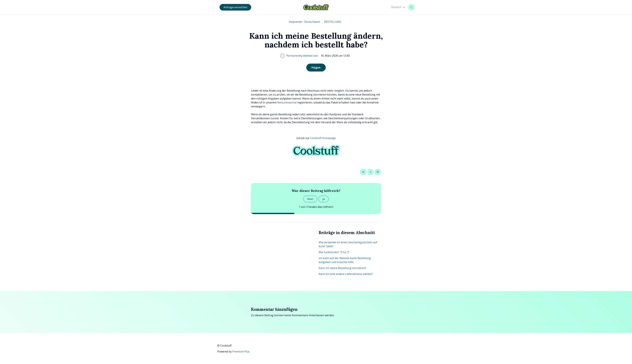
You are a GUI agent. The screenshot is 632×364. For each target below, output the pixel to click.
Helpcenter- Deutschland (304, 22)
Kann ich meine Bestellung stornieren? (342, 268)
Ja (323, 199)
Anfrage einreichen (235, 7)
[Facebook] (363, 172)
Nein (310, 199)
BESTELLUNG (332, 22)
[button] (398, 7)
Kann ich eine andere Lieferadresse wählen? (346, 274)
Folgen (316, 67)
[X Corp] (370, 172)
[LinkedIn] (377, 172)
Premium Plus (241, 351)
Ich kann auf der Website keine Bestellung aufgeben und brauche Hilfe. (345, 260)
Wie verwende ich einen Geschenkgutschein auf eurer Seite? (348, 244)
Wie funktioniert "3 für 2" (334, 252)
